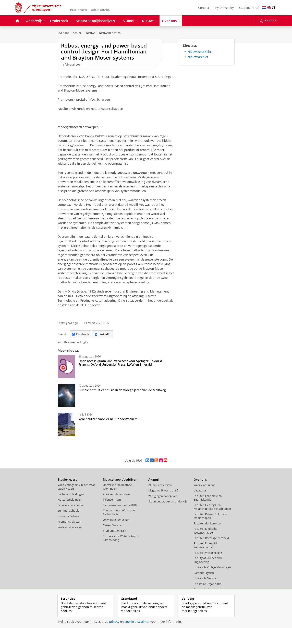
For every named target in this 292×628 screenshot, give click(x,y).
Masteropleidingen (70, 499)
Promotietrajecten (69, 521)
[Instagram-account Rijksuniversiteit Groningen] (161, 460)
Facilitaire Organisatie (207, 584)
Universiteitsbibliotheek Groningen (118, 487)
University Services (206, 578)
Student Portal (249, 8)
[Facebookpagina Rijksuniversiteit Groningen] (147, 460)
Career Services (113, 525)
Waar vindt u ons (204, 485)
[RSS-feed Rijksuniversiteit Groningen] (156, 460)
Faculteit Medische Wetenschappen (205, 530)
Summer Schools (68, 510)
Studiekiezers (67, 479)
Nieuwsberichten (110, 33)
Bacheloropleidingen (71, 494)
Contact (203, 8)
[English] (269, 7)
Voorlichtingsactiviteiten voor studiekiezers (76, 487)
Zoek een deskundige (116, 494)
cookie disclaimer (137, 622)
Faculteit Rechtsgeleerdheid (211, 538)
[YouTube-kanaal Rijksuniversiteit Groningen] (165, 460)
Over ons (63, 33)
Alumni (153, 479)
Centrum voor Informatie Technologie (119, 512)
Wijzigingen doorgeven (162, 496)
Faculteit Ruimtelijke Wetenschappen (206, 545)
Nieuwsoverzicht (199, 52)
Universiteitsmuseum (116, 520)
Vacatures (200, 490)
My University (224, 8)
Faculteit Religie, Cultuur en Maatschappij (211, 516)
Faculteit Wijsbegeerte (208, 553)
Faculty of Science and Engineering (208, 560)
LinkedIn (105, 334)
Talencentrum (112, 499)
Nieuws (90, 33)
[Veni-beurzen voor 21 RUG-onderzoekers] (66, 424)
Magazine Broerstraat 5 (163, 490)
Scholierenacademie (70, 505)
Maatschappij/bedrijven (120, 479)
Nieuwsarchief (198, 57)
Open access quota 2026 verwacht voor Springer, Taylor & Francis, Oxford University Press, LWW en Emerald (120, 362)
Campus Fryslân (204, 573)
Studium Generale (114, 531)
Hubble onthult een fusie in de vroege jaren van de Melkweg (122, 390)
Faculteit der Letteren (207, 523)
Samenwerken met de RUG (120, 505)
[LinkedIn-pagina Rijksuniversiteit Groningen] (152, 460)
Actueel (77, 33)
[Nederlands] (264, 7)
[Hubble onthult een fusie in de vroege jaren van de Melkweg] (66, 395)
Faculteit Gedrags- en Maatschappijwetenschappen (212, 507)
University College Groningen (212, 567)
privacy (114, 622)
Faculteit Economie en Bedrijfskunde (208, 498)
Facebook (82, 334)
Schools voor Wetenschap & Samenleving (121, 538)
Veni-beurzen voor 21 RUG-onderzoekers (108, 419)
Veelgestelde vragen (70, 527)
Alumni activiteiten (160, 485)
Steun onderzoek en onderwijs (167, 501)
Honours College (68, 516)
